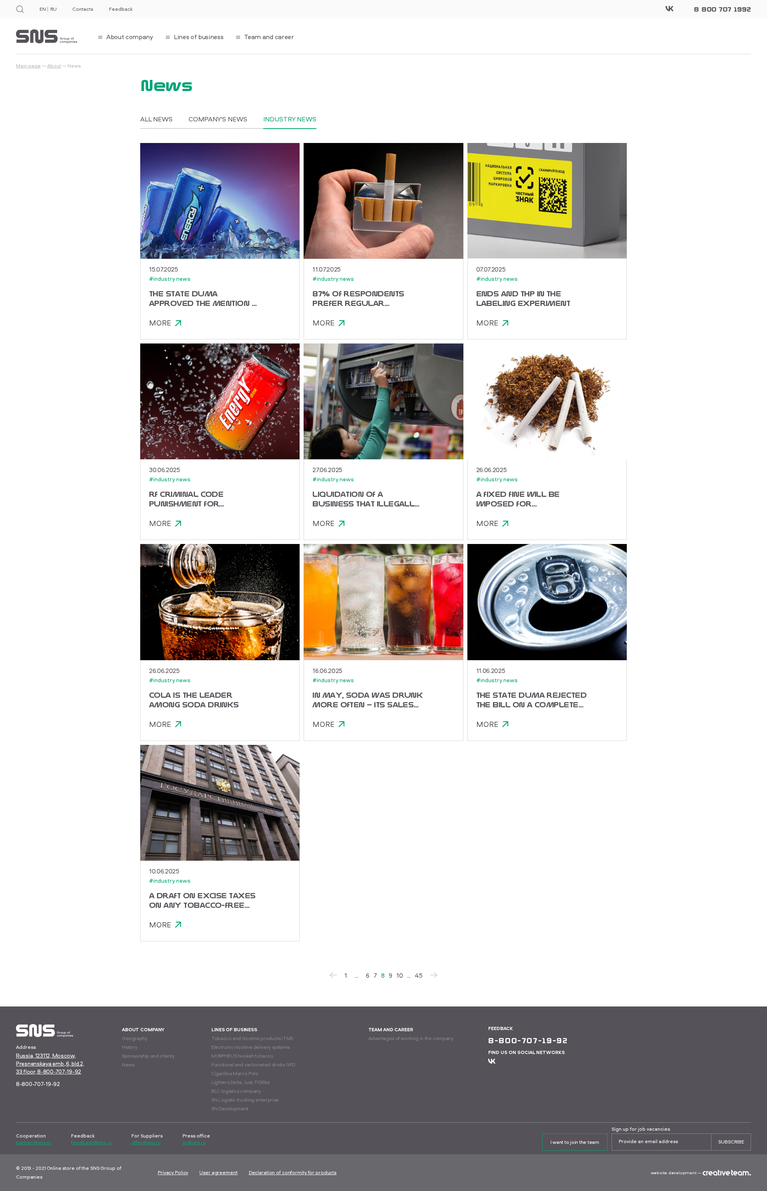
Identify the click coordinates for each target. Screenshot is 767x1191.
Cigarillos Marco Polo (234, 1073)
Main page (28, 65)
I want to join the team (574, 1142)
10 (399, 975)
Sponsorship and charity (148, 1055)
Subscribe (731, 1141)
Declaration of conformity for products (292, 1172)
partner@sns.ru (33, 1142)
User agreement (218, 1172)
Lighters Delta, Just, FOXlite (240, 1082)
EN (43, 9)
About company (143, 1029)
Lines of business (234, 1029)
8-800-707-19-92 (38, 1084)
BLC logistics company (235, 1091)
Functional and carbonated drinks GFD (253, 1064)
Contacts (82, 9)
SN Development (229, 1108)
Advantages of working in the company (410, 1038)
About (54, 65)
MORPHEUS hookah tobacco (242, 1055)
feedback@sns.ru (91, 1142)
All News (156, 119)
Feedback (121, 9)
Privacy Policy (173, 1172)
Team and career (390, 1029)
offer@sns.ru (146, 1142)
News (128, 1064)
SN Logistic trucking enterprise (245, 1099)
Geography (134, 1038)
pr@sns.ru (194, 1142)
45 (419, 975)
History (129, 1047)
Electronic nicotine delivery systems (250, 1047)
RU (53, 9)
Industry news (289, 119)
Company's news (218, 119)
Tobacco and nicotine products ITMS (252, 1038)
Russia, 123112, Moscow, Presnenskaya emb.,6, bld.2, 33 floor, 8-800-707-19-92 (50, 1063)
